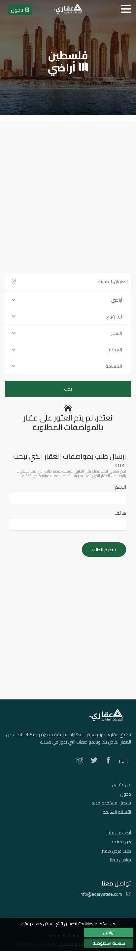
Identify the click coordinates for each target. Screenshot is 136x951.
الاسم (120, 487)
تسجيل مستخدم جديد (111, 802)
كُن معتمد (121, 841)
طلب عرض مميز (116, 851)
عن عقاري (121, 784)
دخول (125, 794)
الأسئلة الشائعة (117, 812)
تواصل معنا (120, 859)
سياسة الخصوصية (108, 943)
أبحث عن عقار (118, 832)
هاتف (120, 513)
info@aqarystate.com (101, 894)
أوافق (109, 932)
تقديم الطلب (104, 549)
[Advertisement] (68, 192)
